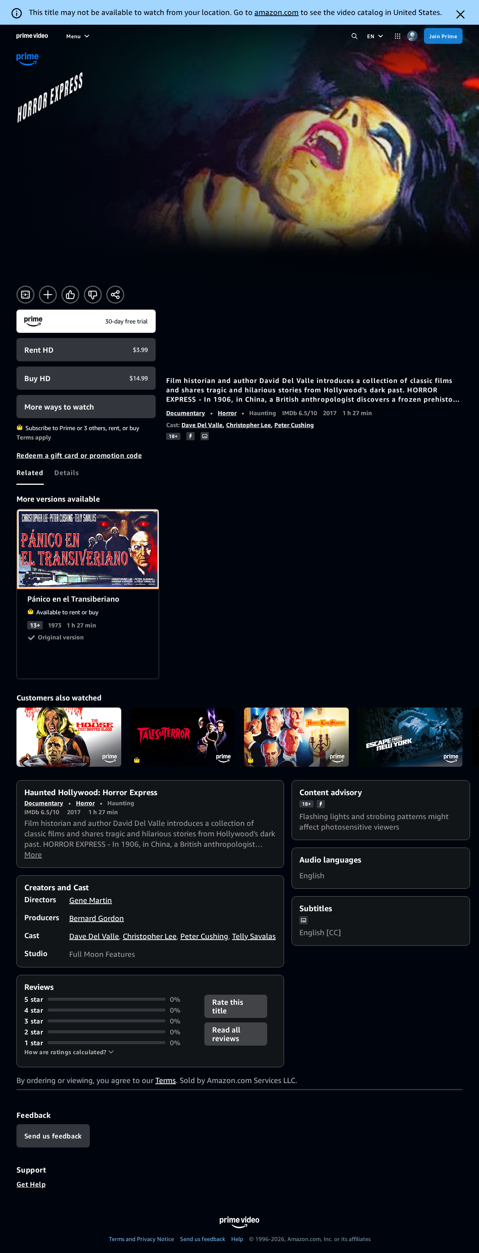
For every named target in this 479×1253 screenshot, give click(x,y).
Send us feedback (202, 1238)
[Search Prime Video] (354, 36)
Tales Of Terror (182, 737)
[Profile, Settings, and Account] (412, 36)
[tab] (30, 472)
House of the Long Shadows (296, 737)
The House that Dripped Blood (68, 737)
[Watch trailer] (25, 295)
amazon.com (276, 12)
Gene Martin (90, 900)
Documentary (185, 413)
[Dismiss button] (460, 14)
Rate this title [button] (227, 1006)
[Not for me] (93, 295)
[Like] (70, 295)
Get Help (31, 1184)
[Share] (115, 295)
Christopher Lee (248, 425)
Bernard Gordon (96, 918)
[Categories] (397, 36)
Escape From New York (410, 737)
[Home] (32, 36)
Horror (227, 413)
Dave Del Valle (202, 425)
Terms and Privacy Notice (141, 1238)
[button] (69, 1052)
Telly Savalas (254, 936)
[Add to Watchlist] (48, 295)
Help (237, 1238)
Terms (165, 1080)
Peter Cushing (294, 425)
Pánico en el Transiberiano (88, 549)
